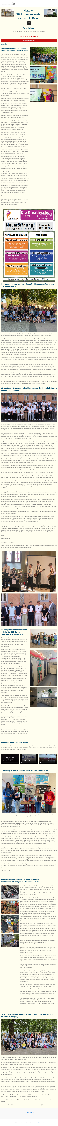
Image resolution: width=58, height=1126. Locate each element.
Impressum (29, 1114)
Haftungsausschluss (29, 1112)
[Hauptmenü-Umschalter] (55, 3)
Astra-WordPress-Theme (38, 1122)
